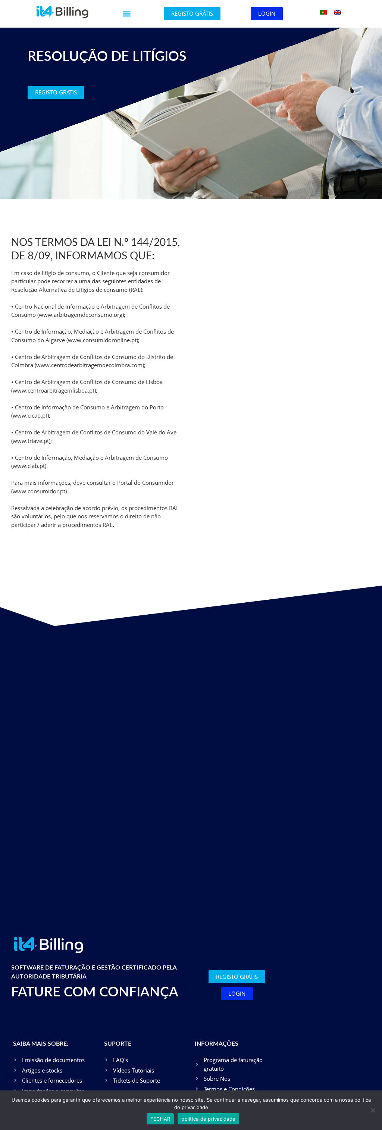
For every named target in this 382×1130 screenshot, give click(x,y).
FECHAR (160, 1119)
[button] (127, 14)
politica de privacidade (208, 1119)
